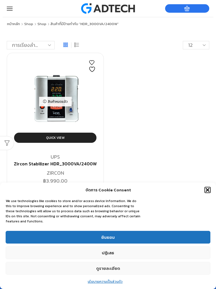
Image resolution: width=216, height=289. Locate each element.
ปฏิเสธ (108, 252)
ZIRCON (55, 173)
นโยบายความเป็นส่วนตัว (105, 281)
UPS (55, 157)
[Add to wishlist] (93, 66)
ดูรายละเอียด (108, 268)
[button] (207, 190)
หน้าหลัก (13, 24)
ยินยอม (108, 237)
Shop (28, 24)
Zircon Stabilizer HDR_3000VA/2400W (55, 164)
